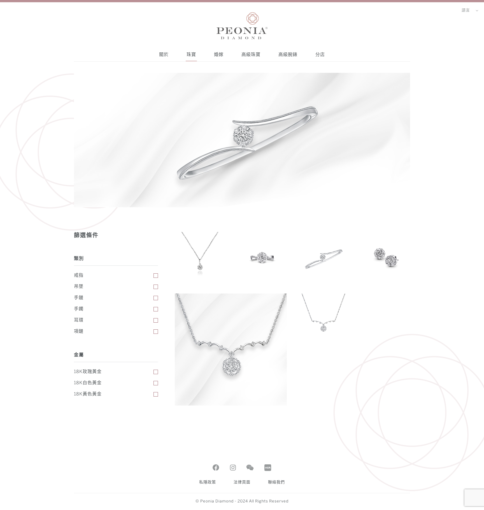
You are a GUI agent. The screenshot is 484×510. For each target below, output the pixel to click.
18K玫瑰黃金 (88, 372)
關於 (164, 54)
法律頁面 (242, 482)
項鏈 (78, 331)
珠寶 (191, 54)
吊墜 (78, 287)
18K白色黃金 (88, 383)
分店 (320, 54)
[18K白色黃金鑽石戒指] (261, 257)
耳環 (78, 320)
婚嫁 (219, 54)
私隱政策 (207, 482)
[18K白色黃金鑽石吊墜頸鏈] (200, 257)
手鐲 (78, 309)
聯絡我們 (276, 482)
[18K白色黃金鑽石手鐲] (323, 257)
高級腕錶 (287, 54)
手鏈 (78, 298)
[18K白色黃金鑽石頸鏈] (323, 319)
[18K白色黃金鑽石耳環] (385, 257)
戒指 (78, 275)
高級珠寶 (250, 54)
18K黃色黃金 (88, 394)
